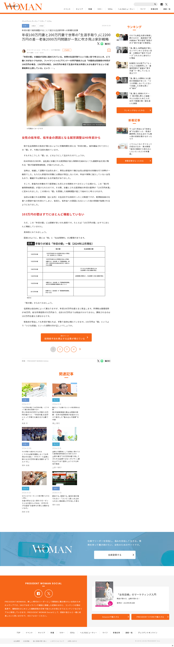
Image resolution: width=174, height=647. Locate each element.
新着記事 (154, 9)
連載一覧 (166, 9)
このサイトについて (57, 641)
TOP (18, 632)
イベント (67, 9)
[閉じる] (172, 645)
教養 (90, 9)
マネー (100, 9)
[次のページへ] (80, 349)
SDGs (110, 9)
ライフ (143, 9)
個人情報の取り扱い (40, 641)
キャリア (79, 9)
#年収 (41, 26)
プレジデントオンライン (147, 632)
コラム (49, 21)
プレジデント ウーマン (30, 21)
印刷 (108, 44)
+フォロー (67, 50)
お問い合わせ (72, 641)
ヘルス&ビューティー (126, 9)
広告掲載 (26, 641)
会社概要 (17, 641)
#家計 (34, 26)
